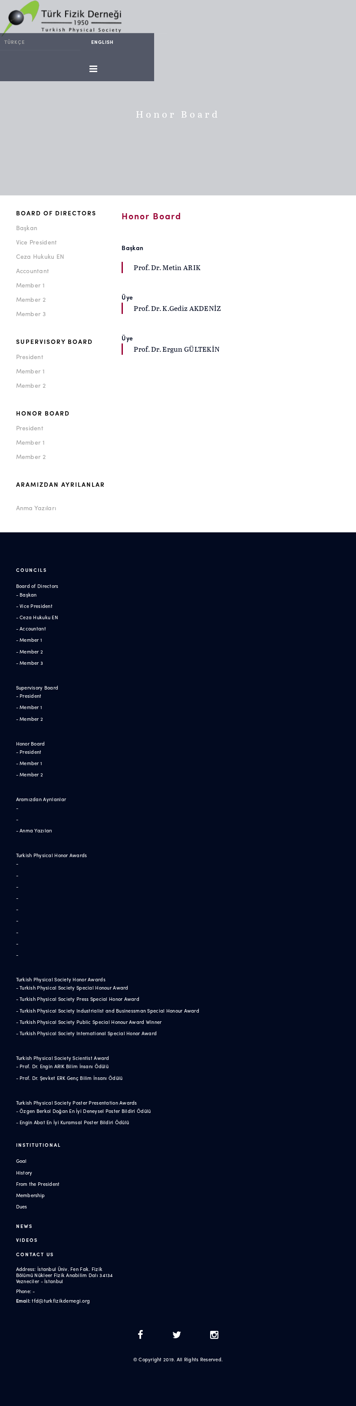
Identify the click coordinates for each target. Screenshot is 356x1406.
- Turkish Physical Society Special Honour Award (72, 987)
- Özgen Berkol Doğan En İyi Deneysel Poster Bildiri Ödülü (83, 1110)
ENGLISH (102, 41)
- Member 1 (29, 639)
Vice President (36, 242)
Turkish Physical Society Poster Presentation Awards (76, 1102)
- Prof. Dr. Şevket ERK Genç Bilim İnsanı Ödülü (69, 1077)
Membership (30, 1194)
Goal (21, 1160)
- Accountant (31, 628)
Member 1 (30, 285)
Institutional (38, 1144)
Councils (31, 569)
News (24, 1225)
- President (29, 695)
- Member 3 (29, 662)
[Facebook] (142, 1335)
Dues (21, 1206)
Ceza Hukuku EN (40, 256)
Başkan (27, 227)
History (24, 1172)
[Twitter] (179, 1335)
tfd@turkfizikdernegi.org (61, 1300)
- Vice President (34, 605)
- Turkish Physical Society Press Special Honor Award (78, 998)
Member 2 (31, 299)
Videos (27, 1239)
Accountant (32, 270)
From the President (38, 1183)
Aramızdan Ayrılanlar (60, 484)
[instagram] (214, 1335)
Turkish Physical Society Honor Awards (60, 979)
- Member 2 (29, 651)
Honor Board (43, 413)
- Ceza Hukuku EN (37, 617)
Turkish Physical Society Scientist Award (62, 1057)
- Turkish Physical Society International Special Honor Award (86, 1033)
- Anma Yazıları (34, 830)
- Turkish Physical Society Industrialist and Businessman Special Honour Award (108, 1010)
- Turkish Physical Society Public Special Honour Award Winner (89, 1021)
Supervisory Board (54, 341)
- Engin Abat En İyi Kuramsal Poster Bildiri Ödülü (72, 1122)
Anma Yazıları (36, 507)
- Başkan (26, 594)
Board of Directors (56, 212)
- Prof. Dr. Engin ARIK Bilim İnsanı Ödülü (62, 1066)
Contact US (35, 1254)
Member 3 (31, 313)
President (30, 356)
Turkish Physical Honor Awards (51, 855)
